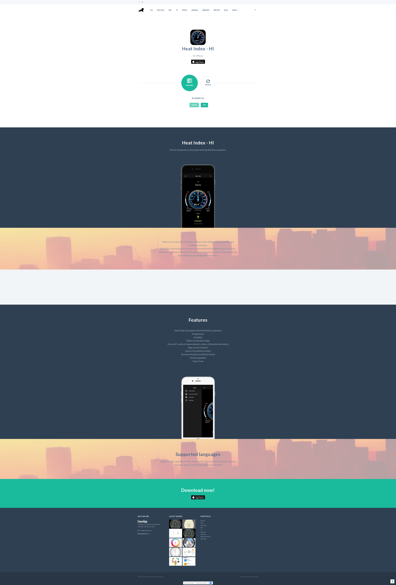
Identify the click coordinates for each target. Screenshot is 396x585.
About (234, 10)
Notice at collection (189, 583)
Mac (170, 10)
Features (189, 85)
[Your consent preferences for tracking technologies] (392, 581)
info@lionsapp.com (146, 530)
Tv (177, 10)
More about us (143, 534)
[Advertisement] (198, 287)
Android (195, 10)
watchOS (160, 10)
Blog (226, 10)
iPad (204, 105)
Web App (217, 10)
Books (184, 10)
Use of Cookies (253, 577)
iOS (151, 10)
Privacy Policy (243, 577)
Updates (208, 85)
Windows (205, 10)
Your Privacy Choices (201, 583)
